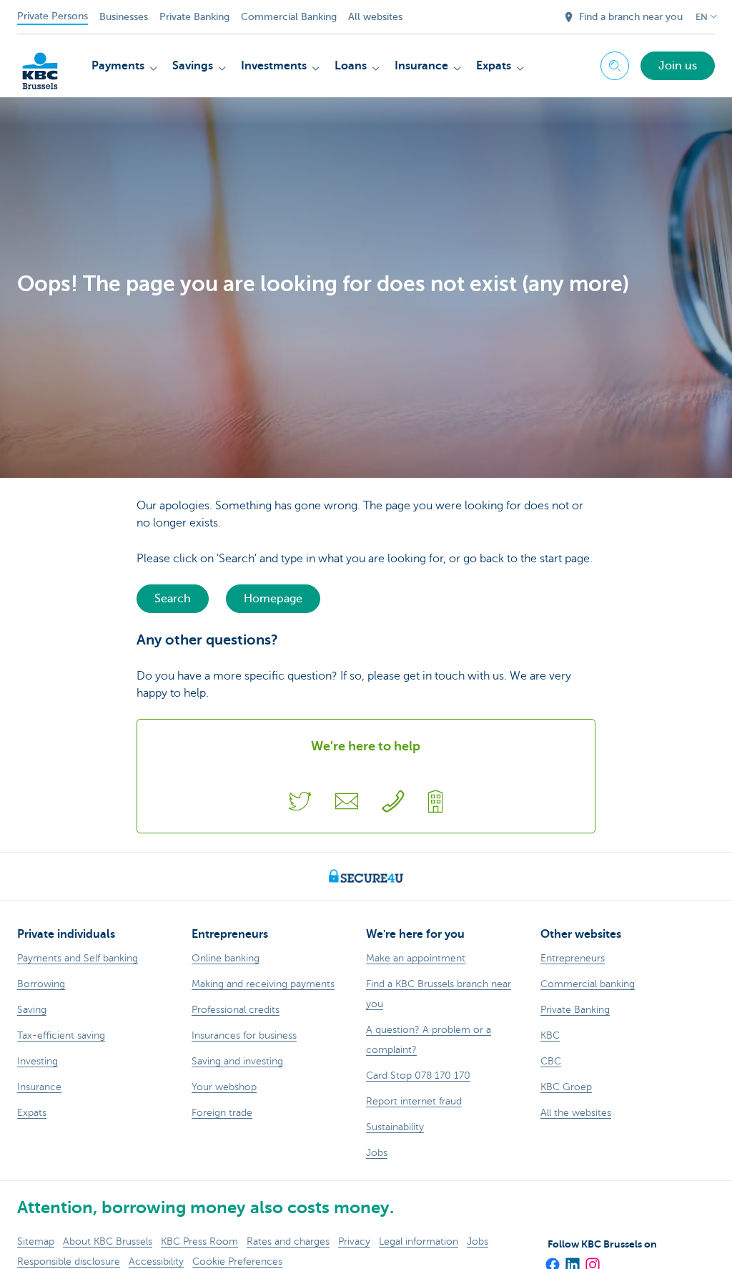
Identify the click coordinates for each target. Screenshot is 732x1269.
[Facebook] (551, 1259)
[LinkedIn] (571, 1259)
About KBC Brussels (107, 1241)
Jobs (477, 1241)
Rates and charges (288, 1241)
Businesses (123, 16)
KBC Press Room (199, 1241)
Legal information (418, 1241)
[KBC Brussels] (40, 64)
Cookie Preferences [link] (237, 1261)
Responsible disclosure (68, 1261)
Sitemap (35, 1241)
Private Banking (194, 16)
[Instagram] (591, 1259)
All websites (375, 16)
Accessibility (156, 1261)
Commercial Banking (289, 16)
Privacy (354, 1241)
